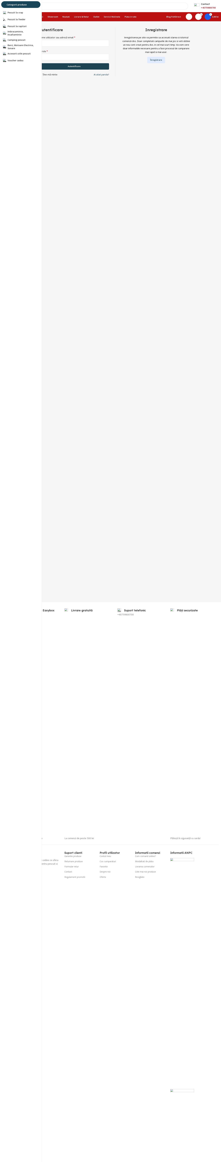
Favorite (104, 866)
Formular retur (71, 866)
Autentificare (74, 66)
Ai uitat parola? (101, 74)
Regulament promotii (74, 877)
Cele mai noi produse (145, 871)
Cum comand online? (145, 856)
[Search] (184, 6)
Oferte (103, 877)
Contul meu (105, 856)
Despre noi (105, 871)
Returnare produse (73, 861)
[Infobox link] (131, 610)
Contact (68, 871)
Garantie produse (72, 856)
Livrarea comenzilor (144, 866)
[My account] (189, 17)
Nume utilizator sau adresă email (57, 37)
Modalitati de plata (144, 861)
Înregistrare (156, 60)
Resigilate (139, 877)
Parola (43, 51)
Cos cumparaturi (108, 861)
